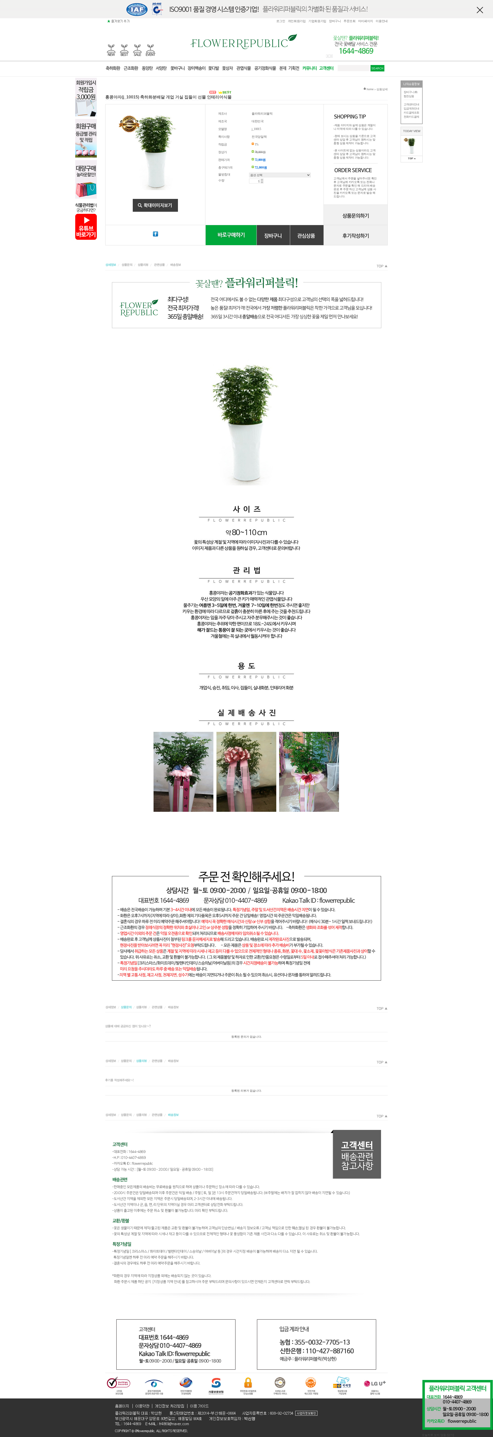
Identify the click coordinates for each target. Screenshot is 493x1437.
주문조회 (350, 21)
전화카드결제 (411, 116)
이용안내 (382, 21)
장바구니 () (410, 92)
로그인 (280, 21)
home (370, 89)
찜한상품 (409, 96)
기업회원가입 (317, 21)
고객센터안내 (411, 104)
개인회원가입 (297, 21)
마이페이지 (365, 21)
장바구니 (335, 21)
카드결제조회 (411, 112)
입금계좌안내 (411, 108)
